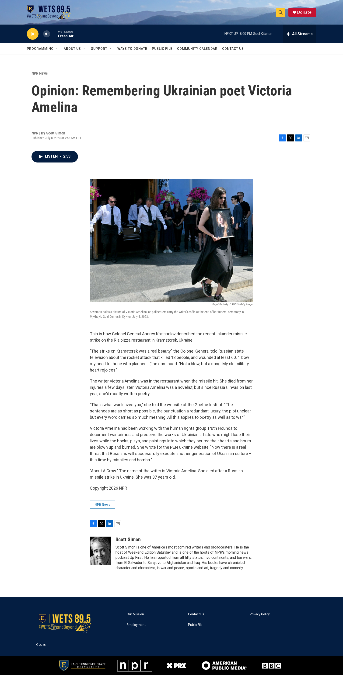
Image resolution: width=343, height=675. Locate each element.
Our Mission (135, 614)
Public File (162, 49)
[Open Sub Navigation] (57, 49)
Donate (304, 12)
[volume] (47, 34)
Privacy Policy (260, 614)
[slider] (54, 33)
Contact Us (233, 49)
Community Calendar (197, 49)
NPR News (40, 73)
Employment (136, 625)
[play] (32, 34)
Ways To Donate (132, 49)
